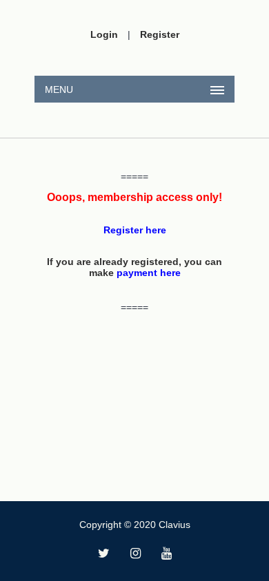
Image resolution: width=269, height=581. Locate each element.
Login (104, 34)
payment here (149, 272)
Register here (134, 229)
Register (159, 34)
